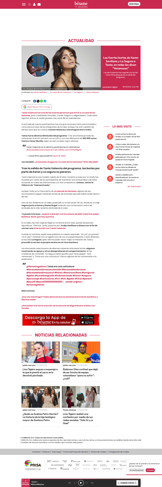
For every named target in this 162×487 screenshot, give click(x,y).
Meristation (117, 468)
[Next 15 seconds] (87, 483)
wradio (77, 465)
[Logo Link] (81, 4)
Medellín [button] (34, 482)
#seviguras (88, 272)
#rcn (57, 278)
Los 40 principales (65, 461)
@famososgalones (36, 266)
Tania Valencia (92, 92)
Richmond (52, 468)
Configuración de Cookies (119, 452)
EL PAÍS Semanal (104, 465)
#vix (63, 278)
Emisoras (46, 452)
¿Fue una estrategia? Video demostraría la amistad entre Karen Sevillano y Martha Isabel (59, 298)
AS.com (106, 461)
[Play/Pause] (81, 483)
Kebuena (121, 465)
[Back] (69, 483)
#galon (30, 275)
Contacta (36, 452)
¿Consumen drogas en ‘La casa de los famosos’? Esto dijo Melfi (66, 162)
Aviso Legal (56, 452)
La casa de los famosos (60, 92)
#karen (58, 272)
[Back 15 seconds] (75, 483)
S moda (95, 468)
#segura (86, 275)
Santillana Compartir (89, 461)
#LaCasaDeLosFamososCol (39, 149)
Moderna (64, 468)
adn (114, 461)
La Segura (78, 92)
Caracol (123, 461)
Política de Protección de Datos (75, 452)
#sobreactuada (63, 275)
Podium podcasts (76, 468)
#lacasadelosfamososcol (40, 272)
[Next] (92, 483)
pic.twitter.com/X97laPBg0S (68, 149)
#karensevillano (72, 272)
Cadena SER (99, 461)
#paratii (30, 281)
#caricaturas (46, 278)
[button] (24, 4)
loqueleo (106, 468)
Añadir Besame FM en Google (38, 107)
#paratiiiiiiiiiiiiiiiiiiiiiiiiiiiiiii (49, 281)
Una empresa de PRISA (32, 463)
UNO (70, 465)
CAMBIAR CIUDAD (127, 483)
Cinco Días (86, 465)
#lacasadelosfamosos (73, 269)
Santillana (76, 461)
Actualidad (81, 41)
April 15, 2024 (59, 156)
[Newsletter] (39, 4)
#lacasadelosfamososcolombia (43, 269)
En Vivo (135, 4)
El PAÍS (54, 461)
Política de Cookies (98, 452)
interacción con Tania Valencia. (49, 228)
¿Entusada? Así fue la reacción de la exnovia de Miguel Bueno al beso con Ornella (58, 307)
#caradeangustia (44, 275)
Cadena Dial (95, 465)
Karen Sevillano (40, 92)
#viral (78, 278)
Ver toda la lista (134, 186)
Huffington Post (57, 465)
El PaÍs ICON (86, 468)
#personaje (32, 278)
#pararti (87, 278)
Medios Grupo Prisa (32, 469)
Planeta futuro (113, 465)
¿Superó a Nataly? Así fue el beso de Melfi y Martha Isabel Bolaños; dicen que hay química (60, 215)
